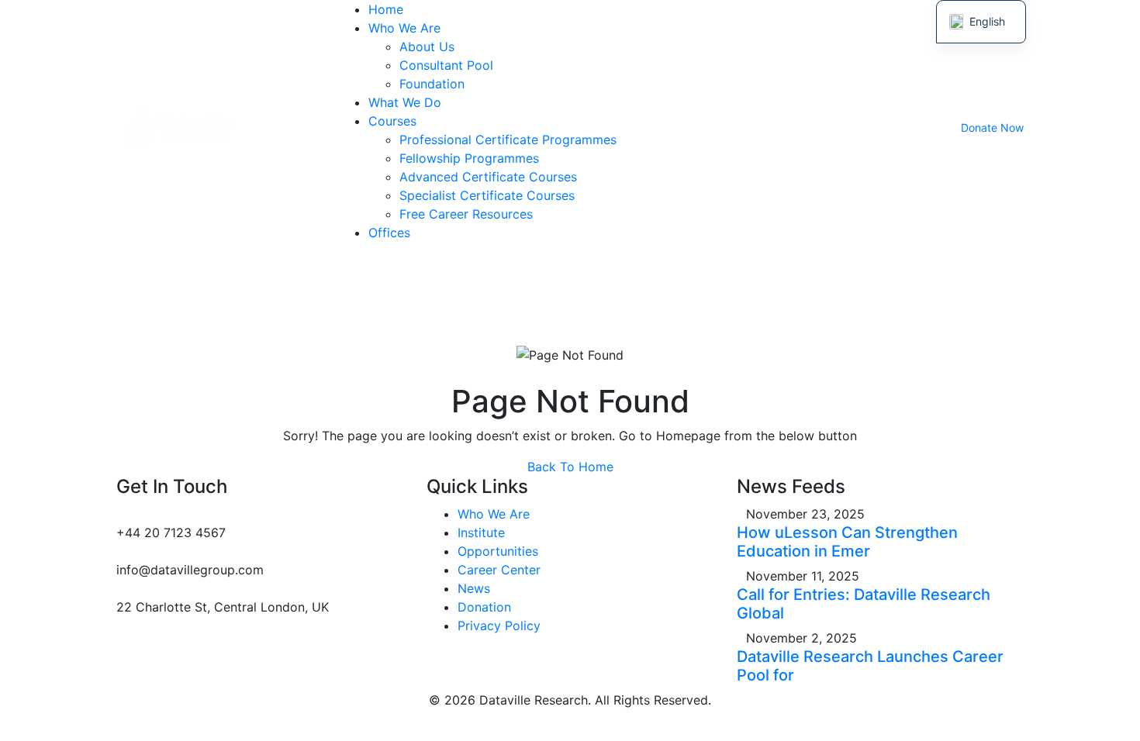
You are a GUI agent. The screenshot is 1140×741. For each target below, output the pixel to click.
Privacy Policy (499, 625)
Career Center (499, 569)
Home (385, 9)
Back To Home (570, 466)
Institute (481, 532)
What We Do (404, 102)
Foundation (432, 83)
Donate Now (992, 127)
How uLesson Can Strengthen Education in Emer (847, 541)
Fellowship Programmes (469, 158)
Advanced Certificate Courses (488, 176)
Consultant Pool (446, 65)
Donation (484, 607)
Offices (389, 232)
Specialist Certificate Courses (487, 195)
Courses (392, 121)
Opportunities (498, 551)
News (474, 588)
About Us (426, 46)
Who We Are (404, 28)
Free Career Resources (466, 214)
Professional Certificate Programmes (508, 139)
